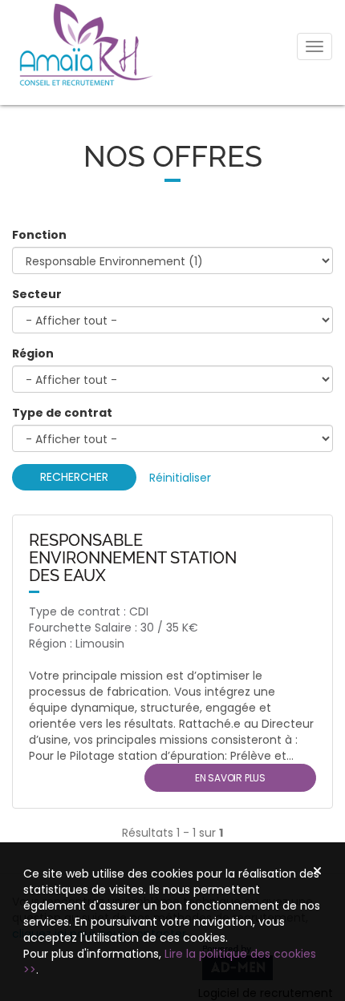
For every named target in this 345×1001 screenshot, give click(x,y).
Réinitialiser (180, 478)
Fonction (39, 235)
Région (33, 353)
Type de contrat (62, 413)
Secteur (37, 294)
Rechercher (74, 477)
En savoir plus (230, 778)
